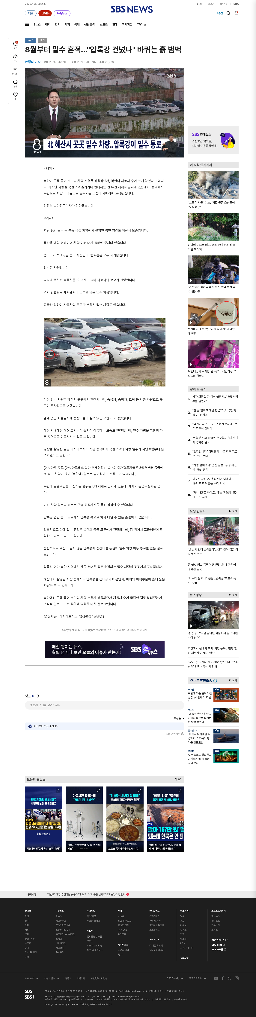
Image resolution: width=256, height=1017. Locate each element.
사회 (67, 24)
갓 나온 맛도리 (156, 945)
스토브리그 (154, 929)
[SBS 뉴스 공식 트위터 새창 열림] (229, 978)
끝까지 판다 (123, 950)
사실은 (121, 916)
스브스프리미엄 (218, 910)
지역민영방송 (197, 979)
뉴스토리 (60, 947)
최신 (27, 916)
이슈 (27, 956)
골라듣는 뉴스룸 (94, 936)
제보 (182, 920)
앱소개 (183, 938)
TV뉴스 (141, 24)
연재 (120, 910)
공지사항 (184, 958)
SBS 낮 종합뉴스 (95, 950)
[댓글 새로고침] (37, 696)
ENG (199, 4)
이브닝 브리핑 (93, 920)
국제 (77, 24)
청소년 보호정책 (181, 999)
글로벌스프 (192, 730)
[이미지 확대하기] (47, 382)
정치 (47, 24)
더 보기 (177, 778)
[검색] (228, 13)
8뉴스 (37, 24)
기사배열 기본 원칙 (162, 999)
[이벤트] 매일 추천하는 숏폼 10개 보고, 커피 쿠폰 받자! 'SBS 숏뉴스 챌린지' (86, 894)
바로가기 (184, 910)
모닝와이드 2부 (63, 929)
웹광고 (68, 978)
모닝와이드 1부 (63, 925)
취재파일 (127, 24)
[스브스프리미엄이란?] (216, 680)
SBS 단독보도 (124, 920)
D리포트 (122, 934)
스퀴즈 (214, 929)
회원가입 (223, 4)
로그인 (211, 4)
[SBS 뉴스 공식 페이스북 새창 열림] (223, 978)
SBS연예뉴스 (218, 939)
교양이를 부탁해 (156, 925)
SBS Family (175, 979)
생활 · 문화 (30, 938)
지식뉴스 (215, 916)
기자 (182, 934)
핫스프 (191, 710)
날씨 (182, 916)
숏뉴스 (183, 929)
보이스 (90, 941)
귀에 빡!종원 (155, 920)
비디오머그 (154, 910)
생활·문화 (89, 24)
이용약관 (81, 978)
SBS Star (216, 944)
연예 (115, 24)
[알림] (236, 13)
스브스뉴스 (154, 939)
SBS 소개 (32, 979)
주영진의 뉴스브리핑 (65, 934)
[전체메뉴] (26, 24)
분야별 (28, 910)
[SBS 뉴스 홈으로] (132, 9)
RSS (182, 943)
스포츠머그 (154, 916)
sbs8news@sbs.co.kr (134, 991)
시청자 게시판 (186, 947)
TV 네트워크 (31, 952)
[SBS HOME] (236, 4)
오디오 (90, 930)
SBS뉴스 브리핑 (94, 945)
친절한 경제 (123, 925)
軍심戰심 (91, 916)
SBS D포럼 (217, 949)
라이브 (183, 925)
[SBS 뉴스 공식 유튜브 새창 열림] (216, 978)
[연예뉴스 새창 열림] (213, 140)
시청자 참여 (52, 979)
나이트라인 (61, 943)
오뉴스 (59, 938)
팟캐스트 (215, 920)
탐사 (120, 954)
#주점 (220, 13)
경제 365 (122, 929)
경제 (57, 24)
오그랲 (191, 689)
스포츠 (104, 24)
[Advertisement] (104, 755)
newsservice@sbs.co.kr (129, 996)
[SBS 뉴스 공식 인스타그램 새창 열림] (236, 978)
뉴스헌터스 (61, 920)
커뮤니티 (215, 925)
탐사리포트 (123, 943)
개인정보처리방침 (99, 978)
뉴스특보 (60, 952)
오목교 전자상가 (156, 950)
